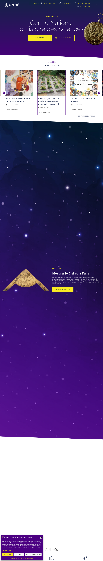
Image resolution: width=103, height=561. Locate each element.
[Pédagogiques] (51, 558)
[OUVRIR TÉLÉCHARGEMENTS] (90, 3)
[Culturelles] (85, 558)
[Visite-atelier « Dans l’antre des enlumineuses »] (19, 83)
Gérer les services (7, 550)
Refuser (18, 554)
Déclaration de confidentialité (26, 558)
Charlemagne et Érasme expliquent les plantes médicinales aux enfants (49, 101)
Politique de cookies (14, 558)
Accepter (7, 554)
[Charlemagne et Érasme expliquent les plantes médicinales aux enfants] (51, 83)
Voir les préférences (33, 554)
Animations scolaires (12, 109)
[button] (41, 537)
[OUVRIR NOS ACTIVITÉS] (72, 3)
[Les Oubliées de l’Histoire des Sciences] (84, 83)
